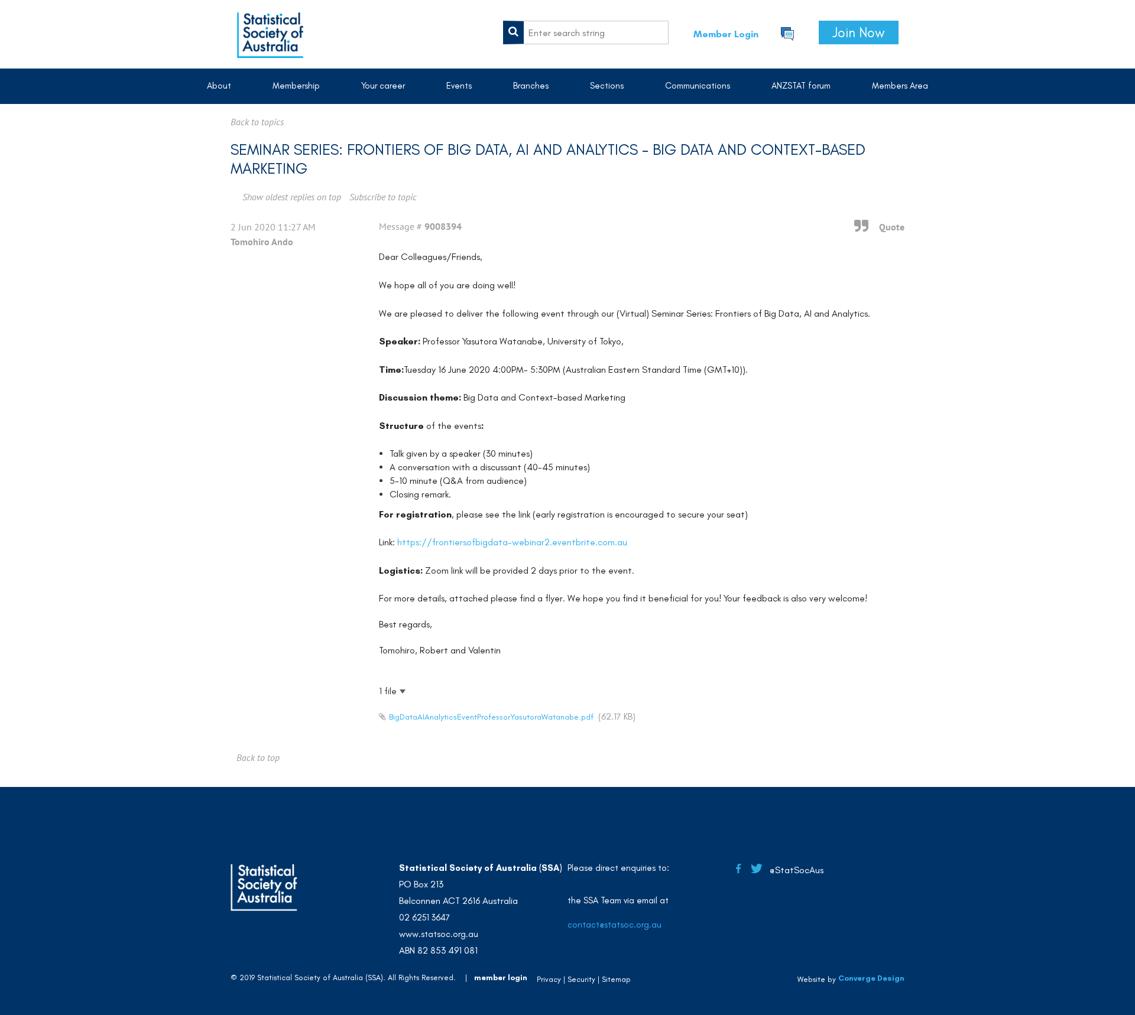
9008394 (443, 226)
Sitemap (616, 979)
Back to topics (257, 122)
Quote (891, 227)
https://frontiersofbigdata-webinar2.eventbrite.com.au (512, 542)
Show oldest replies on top (291, 197)
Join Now (858, 32)
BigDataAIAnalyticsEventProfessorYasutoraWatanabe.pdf (491, 717)
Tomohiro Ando (262, 242)
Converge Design (871, 978)
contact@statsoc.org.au (614, 924)
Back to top (258, 757)
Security (581, 979)
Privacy (549, 979)
